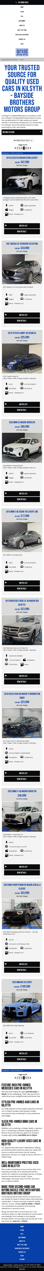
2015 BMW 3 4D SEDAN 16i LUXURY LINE (22, 511)
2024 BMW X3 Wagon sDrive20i (22, 422)
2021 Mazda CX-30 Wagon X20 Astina (22, 243)
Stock (22, 12)
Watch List (23, 225)
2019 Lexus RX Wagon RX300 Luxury (22, 158)
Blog (22, 44)
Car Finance (22, 21)
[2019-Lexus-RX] (22, 181)
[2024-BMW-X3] (22, 447)
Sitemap (22, 1259)
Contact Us (22, 39)
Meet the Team (22, 30)
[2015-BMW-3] (22, 537)
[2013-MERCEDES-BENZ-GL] (22, 630)
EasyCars (22, 1269)
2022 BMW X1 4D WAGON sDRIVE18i (22, 791)
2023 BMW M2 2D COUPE (22, 982)
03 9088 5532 (23, 2)
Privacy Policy (8, 1265)
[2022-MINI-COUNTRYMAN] (22, 914)
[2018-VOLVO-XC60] (22, 723)
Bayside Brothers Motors (10, 60)
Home (22, 7)
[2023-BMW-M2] (22, 1007)
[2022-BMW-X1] (22, 816)
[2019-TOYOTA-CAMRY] (22, 358)
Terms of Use (18, 1265)
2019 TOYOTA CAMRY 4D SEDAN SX (22, 333)
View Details (21, 231)
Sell (22, 16)
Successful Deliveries (22, 35)
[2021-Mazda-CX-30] (22, 269)
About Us (22, 26)
